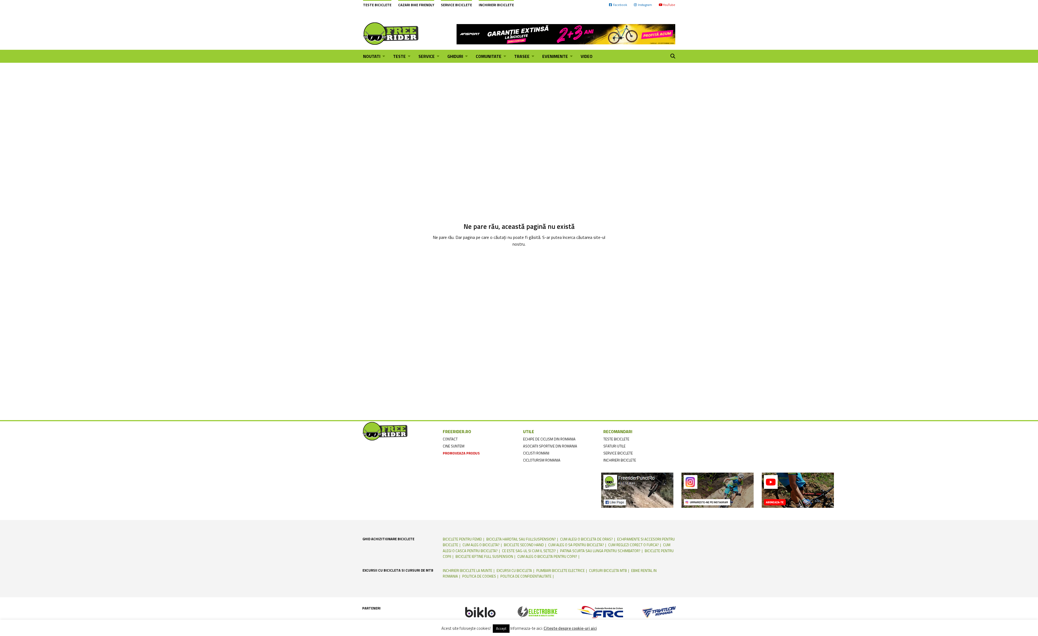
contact (450, 439)
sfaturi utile (614, 446)
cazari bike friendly (416, 5)
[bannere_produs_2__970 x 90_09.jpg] (566, 33)
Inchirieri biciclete (496, 5)
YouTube (669, 4)
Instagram (645, 4)
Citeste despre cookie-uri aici (570, 628)
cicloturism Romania (541, 460)
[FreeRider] (391, 33)
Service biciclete (456, 5)
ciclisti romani (536, 453)
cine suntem (453, 446)
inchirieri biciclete (619, 460)
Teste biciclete (377, 5)
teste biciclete (616, 439)
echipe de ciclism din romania (549, 439)
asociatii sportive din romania (550, 446)
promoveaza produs (461, 453)
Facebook (620, 4)
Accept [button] (501, 628)
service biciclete (618, 453)
